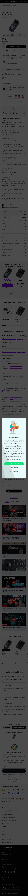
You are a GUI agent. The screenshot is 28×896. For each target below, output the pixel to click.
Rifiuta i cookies (14, 467)
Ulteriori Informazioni (14, 471)
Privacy (16, 475)
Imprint (11, 475)
